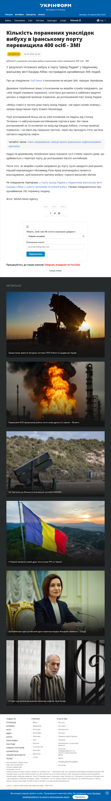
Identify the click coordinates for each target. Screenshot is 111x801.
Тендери (61, 740)
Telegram (49, 265)
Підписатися (35, 254)
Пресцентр (31, 14)
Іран (46, 207)
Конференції (12, 751)
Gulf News (36, 80)
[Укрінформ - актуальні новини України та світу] (55, 5)
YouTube (75, 265)
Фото (8, 730)
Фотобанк (19, 14)
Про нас (61, 723)
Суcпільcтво (38, 747)
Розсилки (62, 765)
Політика (36, 729)
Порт (54, 207)
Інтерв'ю (10, 726)
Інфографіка (12, 741)
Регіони (40, 20)
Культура (52, 20)
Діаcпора (36, 754)
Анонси (41, 14)
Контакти (62, 726)
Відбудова (37, 726)
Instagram (61, 265)
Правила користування (67, 736)
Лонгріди (10, 744)
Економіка (20, 20)
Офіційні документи (15, 755)
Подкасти (11, 719)
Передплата (63, 729)
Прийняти (80, 797)
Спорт (63, 20)
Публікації (11, 723)
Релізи (9, 759)
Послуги (9, 14)
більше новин (55, 271)
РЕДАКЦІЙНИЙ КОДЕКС (68, 762)
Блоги (9, 737)
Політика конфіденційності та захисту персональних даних (67, 752)
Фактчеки (36, 736)
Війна (8, 20)
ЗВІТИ (60, 758)
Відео (9, 733)
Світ (30, 20)
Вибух (63, 207)
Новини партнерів (15, 748)
